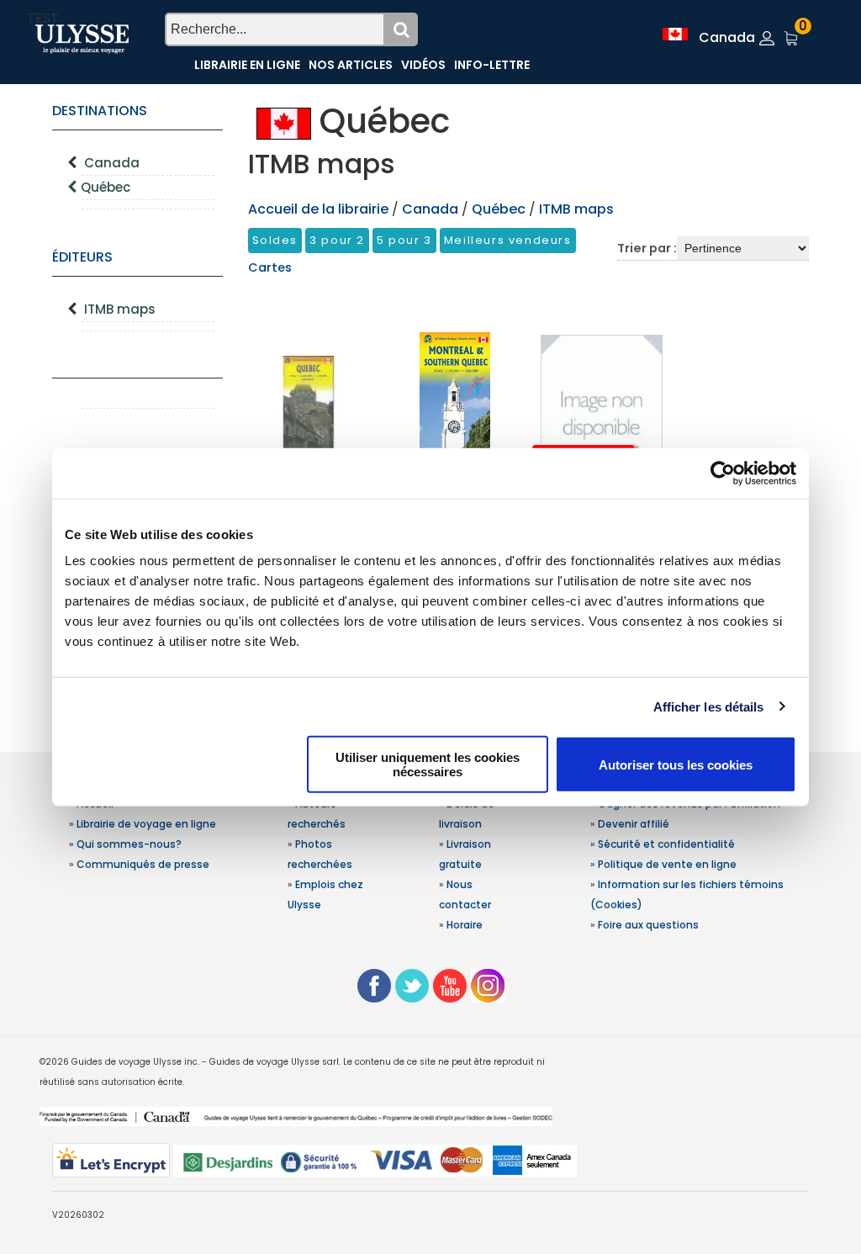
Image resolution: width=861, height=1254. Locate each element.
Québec (105, 187)
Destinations (99, 110)
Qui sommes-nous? (129, 844)
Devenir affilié (633, 824)
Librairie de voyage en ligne (146, 824)
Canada (112, 163)
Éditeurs (82, 257)
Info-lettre (492, 64)
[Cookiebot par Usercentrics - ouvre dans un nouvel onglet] (722, 472)
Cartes (270, 267)
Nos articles (351, 64)
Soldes (275, 240)
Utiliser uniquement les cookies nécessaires (427, 764)
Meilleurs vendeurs (508, 240)
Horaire (464, 925)
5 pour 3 (404, 240)
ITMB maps (120, 309)
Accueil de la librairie (318, 209)
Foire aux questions (648, 925)
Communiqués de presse (143, 864)
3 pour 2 (337, 240)
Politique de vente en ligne (667, 864)
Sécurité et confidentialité (666, 844)
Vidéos (423, 64)
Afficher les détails (708, 706)
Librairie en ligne (247, 64)
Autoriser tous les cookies (676, 764)
